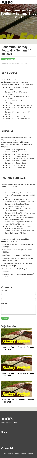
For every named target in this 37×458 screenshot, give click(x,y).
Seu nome (4, 290)
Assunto (3, 297)
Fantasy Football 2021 (9, 59)
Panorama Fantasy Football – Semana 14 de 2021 (17, 401)
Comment (4, 303)
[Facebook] (4, 438)
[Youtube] (13, 438)
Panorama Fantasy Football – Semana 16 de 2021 (17, 374)
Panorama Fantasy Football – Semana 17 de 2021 (17, 348)
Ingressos (24, 453)
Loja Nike (30, 453)
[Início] (7, 2)
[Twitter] (8, 438)
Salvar (5, 318)
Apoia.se (17, 453)
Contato (4, 453)
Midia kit (10, 453)
